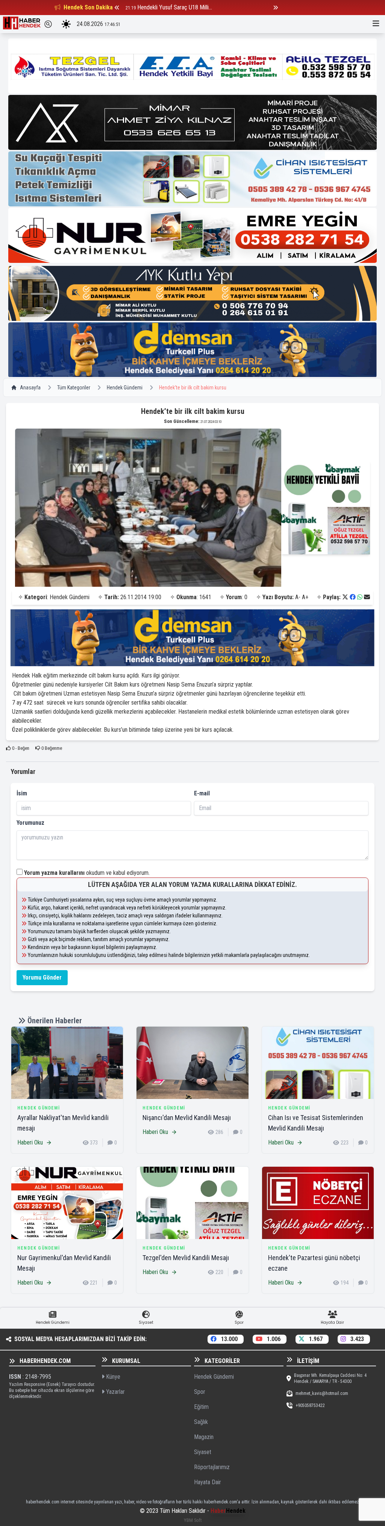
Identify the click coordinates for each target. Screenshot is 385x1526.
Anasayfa (30, 388)
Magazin (204, 1437)
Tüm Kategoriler (73, 388)
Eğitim (201, 1406)
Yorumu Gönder (42, 977)
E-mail (202, 793)
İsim (22, 793)
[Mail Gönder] (367, 597)
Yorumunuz (30, 822)
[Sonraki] (275, 7)
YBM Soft (193, 1520)
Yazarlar (115, 1391)
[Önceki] (117, 7)
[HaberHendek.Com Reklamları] (192, 66)
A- (297, 597)
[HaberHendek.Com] (22, 24)
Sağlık (201, 1421)
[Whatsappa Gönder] (359, 597)
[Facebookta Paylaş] (353, 597)
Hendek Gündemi (124, 388)
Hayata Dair (207, 1482)
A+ (305, 597)
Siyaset (202, 1452)
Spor (199, 1391)
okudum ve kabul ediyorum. (87, 872)
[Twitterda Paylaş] (345, 597)
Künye (112, 1376)
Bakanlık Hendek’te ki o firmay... (174, 7)
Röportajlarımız (212, 1467)
